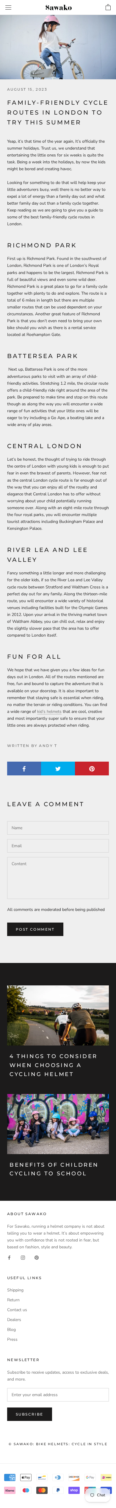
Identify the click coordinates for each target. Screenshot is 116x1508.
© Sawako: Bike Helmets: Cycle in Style (58, 1444)
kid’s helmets (49, 711)
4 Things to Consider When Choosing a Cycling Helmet (54, 1065)
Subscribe (29, 1414)
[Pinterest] (37, 1257)
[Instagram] (23, 1257)
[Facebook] (9, 1257)
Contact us (17, 1310)
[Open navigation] (8, 7)
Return (13, 1300)
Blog (11, 1329)
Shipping (15, 1290)
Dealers (14, 1320)
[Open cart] (108, 7)
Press (12, 1339)
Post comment (35, 929)
